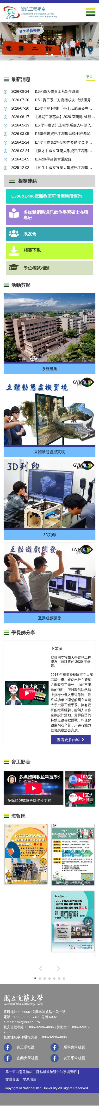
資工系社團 (26, 1047)
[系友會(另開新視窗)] (14, 233)
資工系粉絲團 (74, 1058)
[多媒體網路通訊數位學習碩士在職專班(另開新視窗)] (14, 213)
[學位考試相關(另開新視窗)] (14, 267)
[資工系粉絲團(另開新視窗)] (54, 1058)
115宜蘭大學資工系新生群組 (56, 91)
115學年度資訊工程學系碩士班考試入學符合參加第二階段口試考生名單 (64, 134)
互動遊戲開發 (49, 618)
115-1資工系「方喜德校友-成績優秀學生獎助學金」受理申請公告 (64, 100)
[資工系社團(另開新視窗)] (8, 1047)
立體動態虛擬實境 (49, 452)
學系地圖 (29, 1079)
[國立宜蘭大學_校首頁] (23, 1000)
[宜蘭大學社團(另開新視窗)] (8, 1058)
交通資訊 (12, 1079)
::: (5, 70)
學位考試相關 (37, 267)
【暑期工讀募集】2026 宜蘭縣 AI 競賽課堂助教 (64, 117)
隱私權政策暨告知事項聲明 (56, 1072)
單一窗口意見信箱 (19, 1072)
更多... (90, 77)
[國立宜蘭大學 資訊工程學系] (30, 12)
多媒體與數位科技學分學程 (29, 800)
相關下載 (32, 250)
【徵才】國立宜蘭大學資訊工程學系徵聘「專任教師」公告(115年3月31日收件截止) (64, 151)
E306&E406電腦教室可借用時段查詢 (46, 196)
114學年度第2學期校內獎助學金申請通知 (64, 142)
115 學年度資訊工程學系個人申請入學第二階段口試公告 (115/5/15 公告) (64, 125)
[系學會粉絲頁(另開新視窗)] (54, 1047)
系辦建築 (49, 369)
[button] (42, 968)
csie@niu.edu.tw (27, 1022)
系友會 (30, 234)
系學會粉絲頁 (74, 1047)
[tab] (47, 54)
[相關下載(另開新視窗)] (14, 251)
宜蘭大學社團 (27, 1058)
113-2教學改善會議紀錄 (53, 159)
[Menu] (90, 12)
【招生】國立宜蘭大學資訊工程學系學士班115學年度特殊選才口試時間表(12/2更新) (64, 168)
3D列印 (49, 535)
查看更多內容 (69, 740)
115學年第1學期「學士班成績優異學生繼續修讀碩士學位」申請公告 (64, 108)
